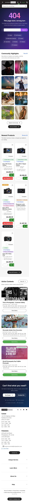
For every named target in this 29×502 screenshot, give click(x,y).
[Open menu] (2, 2)
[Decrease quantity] (4, 175)
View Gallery (14, 310)
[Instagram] (21, 410)
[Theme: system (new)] (18, 2)
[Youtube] (27, 410)
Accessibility (22, 490)
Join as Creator (13, 126)
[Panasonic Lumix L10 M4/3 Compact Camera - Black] (21, 190)
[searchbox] (14, 6)
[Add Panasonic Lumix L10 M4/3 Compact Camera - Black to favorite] (26, 185)
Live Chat (5, 448)
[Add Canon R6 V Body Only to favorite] (12, 233)
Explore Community (13, 122)
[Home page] (10, 2)
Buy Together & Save (8, 178)
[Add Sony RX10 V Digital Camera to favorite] (26, 145)
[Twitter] (18, 410)
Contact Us (21, 395)
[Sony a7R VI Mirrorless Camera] (7, 190)
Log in (23, 2)
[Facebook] (24, 410)
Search (24, 30)
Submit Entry (15, 341)
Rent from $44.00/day (8, 226)
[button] (27, 2)
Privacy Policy (16, 490)
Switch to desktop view (14, 499)
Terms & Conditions (8, 490)
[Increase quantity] (8, 175)
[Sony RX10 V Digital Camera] (21, 150)
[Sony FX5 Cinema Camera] (7, 150)
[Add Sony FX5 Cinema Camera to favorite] (12, 145)
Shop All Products (13, 272)
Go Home (7, 395)
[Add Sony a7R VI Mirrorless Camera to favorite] (12, 185)
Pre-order (15, 175)
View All (22, 281)
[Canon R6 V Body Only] (7, 238)
